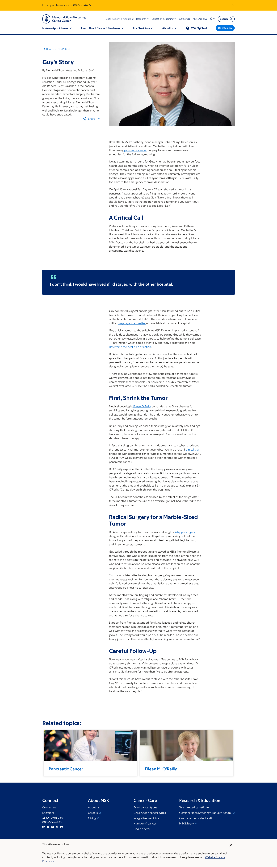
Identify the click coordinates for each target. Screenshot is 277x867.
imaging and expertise (132, 323)
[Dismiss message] (233, 5)
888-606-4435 (81, 5)
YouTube (57, 827)
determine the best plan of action (130, 346)
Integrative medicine (146, 818)
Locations (48, 812)
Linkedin (61, 827)
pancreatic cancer (135, 150)
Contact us (49, 807)
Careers (93, 812)
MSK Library (186, 823)
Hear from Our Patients (58, 49)
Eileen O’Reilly (142, 406)
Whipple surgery (185, 532)
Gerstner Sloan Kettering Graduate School (205, 812)
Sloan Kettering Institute (194, 807)
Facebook (48, 827)
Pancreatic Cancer (66, 768)
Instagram (43, 827)
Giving (92, 818)
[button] (142, 18)
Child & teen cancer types (150, 812)
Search (224, 18)
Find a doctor (142, 829)
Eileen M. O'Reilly (161, 768)
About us (93, 807)
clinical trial (192, 449)
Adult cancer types (145, 807)
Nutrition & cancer (145, 823)
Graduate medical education (197, 818)
